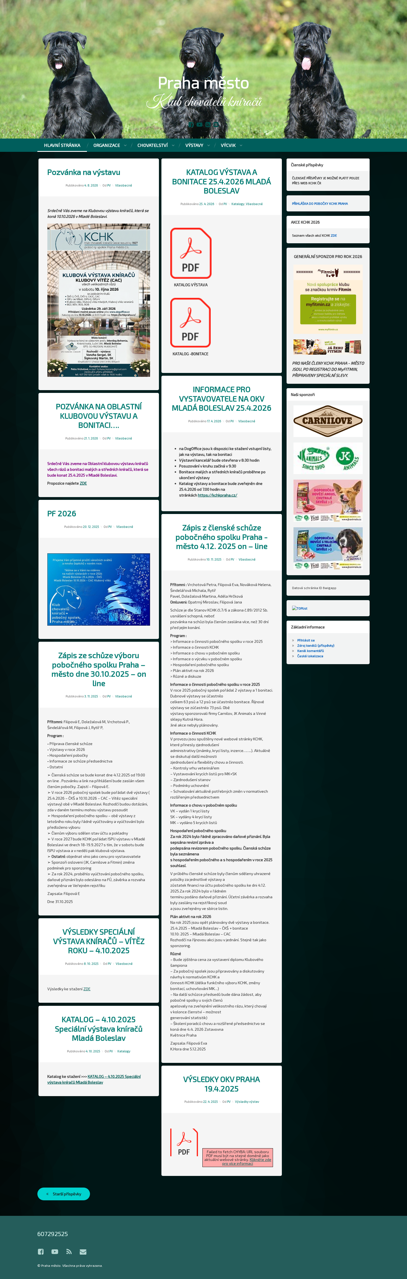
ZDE (83, 483)
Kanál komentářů (310, 651)
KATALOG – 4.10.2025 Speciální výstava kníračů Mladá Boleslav (99, 1028)
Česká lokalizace (310, 656)
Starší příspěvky (67, 1193)
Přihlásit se (306, 640)
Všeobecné (123, 185)
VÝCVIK (228, 145)
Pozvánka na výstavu (83, 171)
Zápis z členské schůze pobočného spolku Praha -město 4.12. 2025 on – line (222, 537)
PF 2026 (61, 513)
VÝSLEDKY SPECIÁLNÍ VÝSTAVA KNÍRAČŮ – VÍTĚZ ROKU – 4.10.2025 (99, 941)
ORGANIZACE (107, 145)
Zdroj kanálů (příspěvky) (315, 645)
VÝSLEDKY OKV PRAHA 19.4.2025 (221, 1084)
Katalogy (237, 204)
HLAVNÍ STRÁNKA (62, 145)
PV (109, 185)
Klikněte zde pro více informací (246, 1161)
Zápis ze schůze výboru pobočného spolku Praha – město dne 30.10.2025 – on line (98, 669)
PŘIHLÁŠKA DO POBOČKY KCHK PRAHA (320, 203)
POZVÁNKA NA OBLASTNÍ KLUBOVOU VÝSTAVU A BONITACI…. (99, 415)
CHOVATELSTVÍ (153, 145)
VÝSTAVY (194, 145)
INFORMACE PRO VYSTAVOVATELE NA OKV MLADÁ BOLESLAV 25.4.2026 (221, 398)
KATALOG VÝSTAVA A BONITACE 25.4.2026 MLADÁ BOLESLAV (221, 181)
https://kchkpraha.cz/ (217, 495)
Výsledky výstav (247, 1101)
